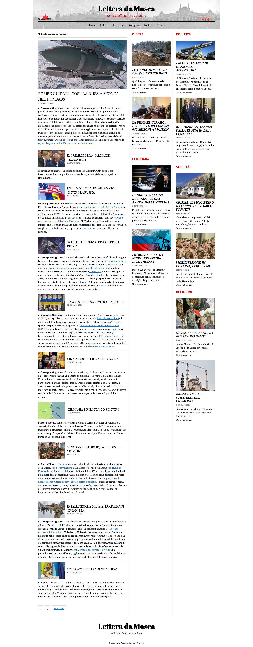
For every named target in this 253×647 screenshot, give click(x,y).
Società (148, 25)
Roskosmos (95, 271)
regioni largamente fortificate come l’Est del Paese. (65, 143)
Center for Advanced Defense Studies (99, 325)
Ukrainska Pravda (110, 336)
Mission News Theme (117, 643)
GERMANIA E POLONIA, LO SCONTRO (93, 409)
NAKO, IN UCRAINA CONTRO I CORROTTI (95, 302)
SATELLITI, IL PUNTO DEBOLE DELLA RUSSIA (93, 244)
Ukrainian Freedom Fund (101, 346)
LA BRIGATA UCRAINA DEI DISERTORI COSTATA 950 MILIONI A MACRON (151, 126)
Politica (104, 25)
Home (92, 25)
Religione (134, 25)
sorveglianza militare (114, 260)
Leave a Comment (185, 93)
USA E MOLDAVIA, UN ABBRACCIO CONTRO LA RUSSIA (90, 190)
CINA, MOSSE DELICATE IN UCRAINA (93, 359)
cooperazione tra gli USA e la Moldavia (103, 207)
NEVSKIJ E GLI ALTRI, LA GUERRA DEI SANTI (194, 334)
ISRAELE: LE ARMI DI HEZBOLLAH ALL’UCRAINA (192, 66)
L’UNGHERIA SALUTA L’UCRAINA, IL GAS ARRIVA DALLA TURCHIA (151, 198)
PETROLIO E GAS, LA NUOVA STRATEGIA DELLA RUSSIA (147, 258)
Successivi (59, 608)
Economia (119, 25)
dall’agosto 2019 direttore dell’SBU (92, 549)
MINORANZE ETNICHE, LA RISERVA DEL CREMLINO (95, 449)
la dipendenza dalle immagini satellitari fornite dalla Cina (79, 268)
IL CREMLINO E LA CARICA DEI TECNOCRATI (88, 157)
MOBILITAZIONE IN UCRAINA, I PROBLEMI (193, 264)
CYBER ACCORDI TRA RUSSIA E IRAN (92, 569)
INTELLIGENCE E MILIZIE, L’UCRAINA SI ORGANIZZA (95, 508)
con (61, 467)
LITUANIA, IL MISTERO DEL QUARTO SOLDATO (149, 71)
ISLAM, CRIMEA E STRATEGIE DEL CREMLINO (189, 397)
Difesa (161, 25)
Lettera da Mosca (126, 8)
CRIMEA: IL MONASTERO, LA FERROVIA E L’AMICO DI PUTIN (195, 206)
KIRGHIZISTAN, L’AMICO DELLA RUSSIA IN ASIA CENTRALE (194, 130)
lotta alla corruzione (108, 318)
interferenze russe (91, 228)
